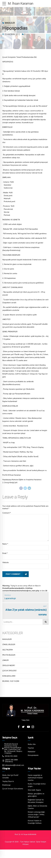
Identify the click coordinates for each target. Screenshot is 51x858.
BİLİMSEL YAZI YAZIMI (10, 681)
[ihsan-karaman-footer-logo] (25, 710)
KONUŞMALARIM (8, 676)
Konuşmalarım (33, 755)
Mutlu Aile (32, 744)
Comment (6, 513)
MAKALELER (7, 639)
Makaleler (10, 23)
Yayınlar (31, 748)
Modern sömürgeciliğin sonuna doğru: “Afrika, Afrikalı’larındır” (36, 814)
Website (5, 562)
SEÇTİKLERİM (7, 650)
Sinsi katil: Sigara (34, 790)
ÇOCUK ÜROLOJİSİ (9, 671)
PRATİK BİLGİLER (8, 655)
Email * (5, 553)
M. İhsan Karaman (20, 3)
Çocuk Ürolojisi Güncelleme (12, 789)
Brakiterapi (6, 785)
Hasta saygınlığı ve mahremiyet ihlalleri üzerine (35, 777)
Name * (5, 544)
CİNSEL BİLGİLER (8, 644)
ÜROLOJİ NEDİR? (8, 665)
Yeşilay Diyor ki (8, 781)
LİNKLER (5, 660)
